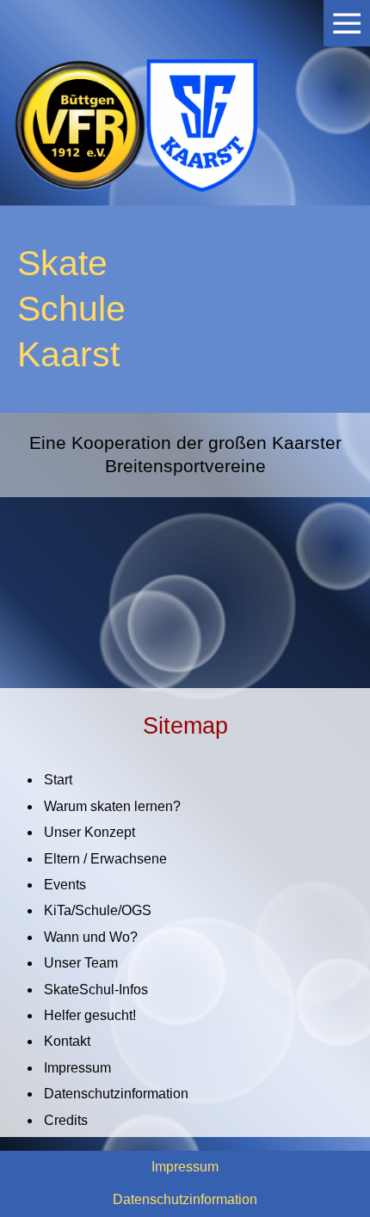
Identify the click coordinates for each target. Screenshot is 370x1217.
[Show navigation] (347, 23)
